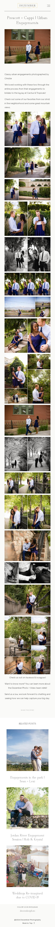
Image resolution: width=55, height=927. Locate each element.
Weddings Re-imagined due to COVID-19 (27, 872)
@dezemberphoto (27, 911)
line (16, 694)
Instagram (40, 677)
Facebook (30, 677)
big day (21, 93)
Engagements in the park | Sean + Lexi (27, 756)
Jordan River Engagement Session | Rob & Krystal (27, 814)
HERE (44, 688)
